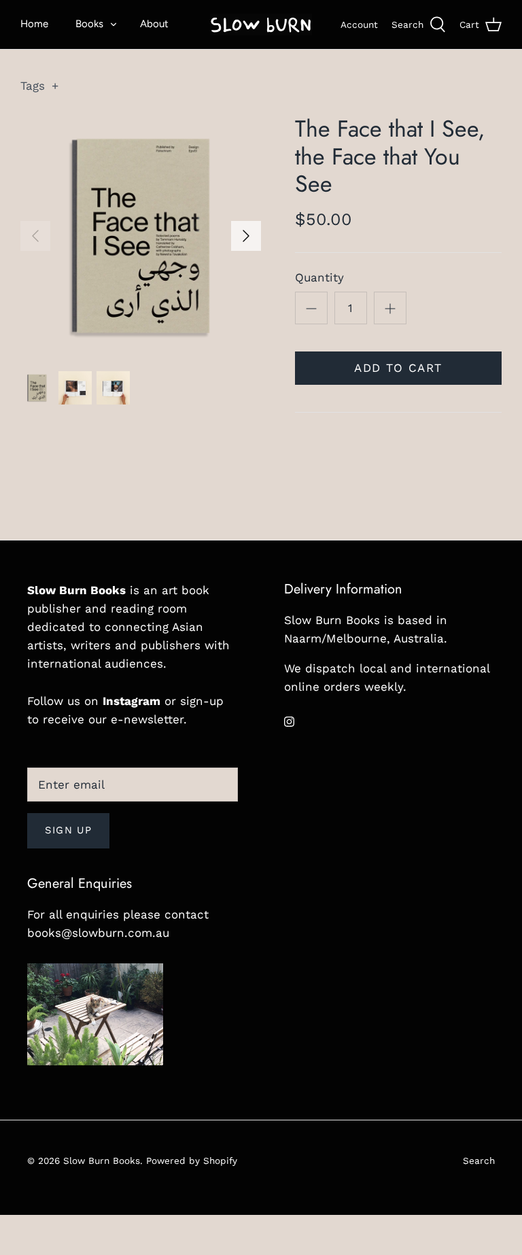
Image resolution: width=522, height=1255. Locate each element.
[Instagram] (289, 722)
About (154, 24)
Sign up (68, 830)
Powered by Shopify (191, 1160)
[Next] (246, 236)
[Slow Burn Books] (261, 24)
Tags (39, 85)
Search (479, 1160)
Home (34, 24)
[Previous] (35, 236)
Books (89, 24)
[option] (140, 236)
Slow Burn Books (101, 1160)
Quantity (319, 277)
